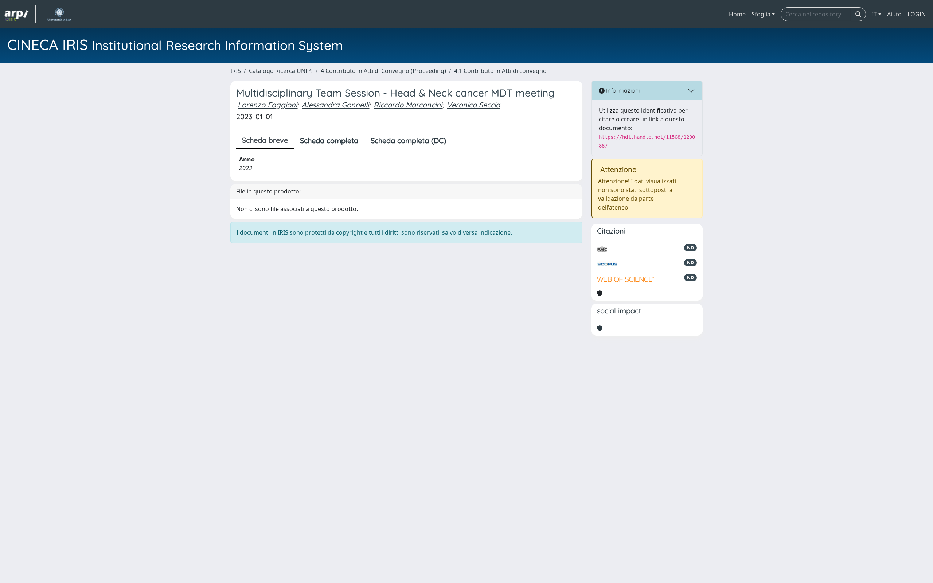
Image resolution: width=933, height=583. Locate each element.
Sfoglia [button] (761, 14)
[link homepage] (20, 14)
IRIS (235, 71)
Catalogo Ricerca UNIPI (281, 71)
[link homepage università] (59, 14)
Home (737, 14)
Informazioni (622, 90)
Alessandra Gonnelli (335, 104)
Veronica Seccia (473, 104)
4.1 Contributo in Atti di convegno (500, 71)
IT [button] (874, 14)
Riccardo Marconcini (408, 104)
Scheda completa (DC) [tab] (408, 140)
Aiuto (894, 14)
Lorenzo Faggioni (267, 104)
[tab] (458, 140)
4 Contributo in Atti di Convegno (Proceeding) (383, 71)
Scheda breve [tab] (265, 140)
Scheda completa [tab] (329, 140)
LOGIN (916, 14)
